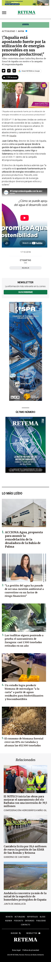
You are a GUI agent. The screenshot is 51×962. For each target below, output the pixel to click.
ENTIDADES (29, 921)
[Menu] (4, 13)
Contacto (25, 925)
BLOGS (42, 917)
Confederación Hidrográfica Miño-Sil (25, 810)
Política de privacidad (31, 950)
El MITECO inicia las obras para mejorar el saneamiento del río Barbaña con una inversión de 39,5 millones (25, 801)
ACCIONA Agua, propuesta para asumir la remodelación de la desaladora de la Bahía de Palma (24, 539)
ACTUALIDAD (20, 917)
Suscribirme (25, 292)
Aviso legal (16, 950)
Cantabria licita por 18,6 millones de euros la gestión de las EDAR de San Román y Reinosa (25, 849)
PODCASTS (18, 921)
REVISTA (9, 917)
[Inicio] (26, 12)
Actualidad (8, 31)
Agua (21, 31)
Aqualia (25, 268)
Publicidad (41, 921)
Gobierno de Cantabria (17, 857)
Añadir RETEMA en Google (31, 71)
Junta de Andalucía (15, 904)
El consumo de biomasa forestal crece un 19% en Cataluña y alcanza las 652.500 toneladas (23, 742)
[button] (3, 71)
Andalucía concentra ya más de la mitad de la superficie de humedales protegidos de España (25, 896)
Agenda (8, 921)
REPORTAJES (32, 917)
